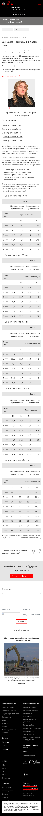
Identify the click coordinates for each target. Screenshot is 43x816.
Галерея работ (28, 725)
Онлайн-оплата (29, 755)
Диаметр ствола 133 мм (12, 140)
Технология (7, 30)
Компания (5, 784)
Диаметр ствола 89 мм (11, 132)
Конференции (7, 778)
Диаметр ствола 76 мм (11, 129)
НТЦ (3, 765)
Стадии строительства (10, 714)
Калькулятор (6, 717)
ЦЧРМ (4, 768)
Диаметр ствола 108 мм (12, 136)
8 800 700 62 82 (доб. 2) (18, 10)
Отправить (21, 621)
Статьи (4, 746)
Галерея (4, 726)
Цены (25, 751)
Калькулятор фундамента (21, 576)
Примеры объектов (9, 710)
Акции (4, 720)
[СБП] (26, 774)
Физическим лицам (9, 703)
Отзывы (5, 794)
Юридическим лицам (31, 703)
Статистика (6, 800)
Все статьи (5, 20)
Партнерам (6, 742)
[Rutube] (38, 762)
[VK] (25, 762)
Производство (7, 791)
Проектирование (21, 30)
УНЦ (3, 771)
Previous (1, 660)
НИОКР (4, 761)
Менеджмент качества (32, 728)
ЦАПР (4, 775)
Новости (5, 797)
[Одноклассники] (29, 762)
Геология (5, 738)
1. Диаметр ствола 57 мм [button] (16, 22)
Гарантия (5, 723)
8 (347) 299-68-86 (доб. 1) (18, 14)
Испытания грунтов (30, 710)
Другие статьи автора (9, 76)
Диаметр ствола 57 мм (11, 125)
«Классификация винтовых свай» (14, 191)
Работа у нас (6, 787)
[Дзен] (34, 762)
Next (41, 660)
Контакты (5, 750)
